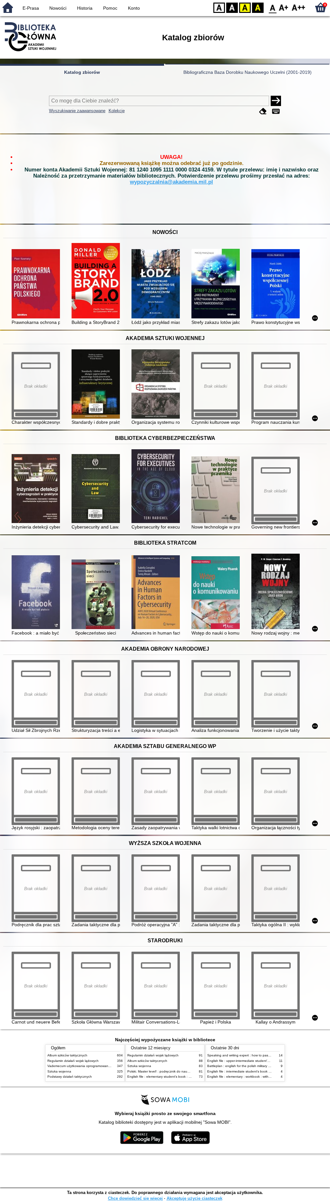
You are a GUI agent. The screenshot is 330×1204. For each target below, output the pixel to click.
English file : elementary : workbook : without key (243, 1076)
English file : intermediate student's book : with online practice (253, 1071)
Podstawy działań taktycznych (69, 1076)
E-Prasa (31, 8)
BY (257, 7)
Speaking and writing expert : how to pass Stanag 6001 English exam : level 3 (265, 1055)
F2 (299, 7)
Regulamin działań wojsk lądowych (73, 1061)
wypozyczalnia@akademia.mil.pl (171, 182)
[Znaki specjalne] (276, 111)
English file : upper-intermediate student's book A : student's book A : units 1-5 (265, 1061)
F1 (284, 7)
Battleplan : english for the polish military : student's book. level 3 (255, 1066)
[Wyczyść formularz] (263, 111)
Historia (84, 8)
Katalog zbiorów (82, 72)
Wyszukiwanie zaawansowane (77, 110)
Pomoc (110, 8)
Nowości (57, 8)
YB (244, 7)
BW (232, 7)
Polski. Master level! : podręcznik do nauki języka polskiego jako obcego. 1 (182, 1071)
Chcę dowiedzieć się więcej (135, 1198)
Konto (134, 8)
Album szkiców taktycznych (67, 1055)
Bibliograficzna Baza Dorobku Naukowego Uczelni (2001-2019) (247, 72)
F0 (273, 7)
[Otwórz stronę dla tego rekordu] (37, 284)
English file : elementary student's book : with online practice (172, 1076)
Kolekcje (117, 110)
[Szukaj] (276, 101)
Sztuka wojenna (59, 1071)
